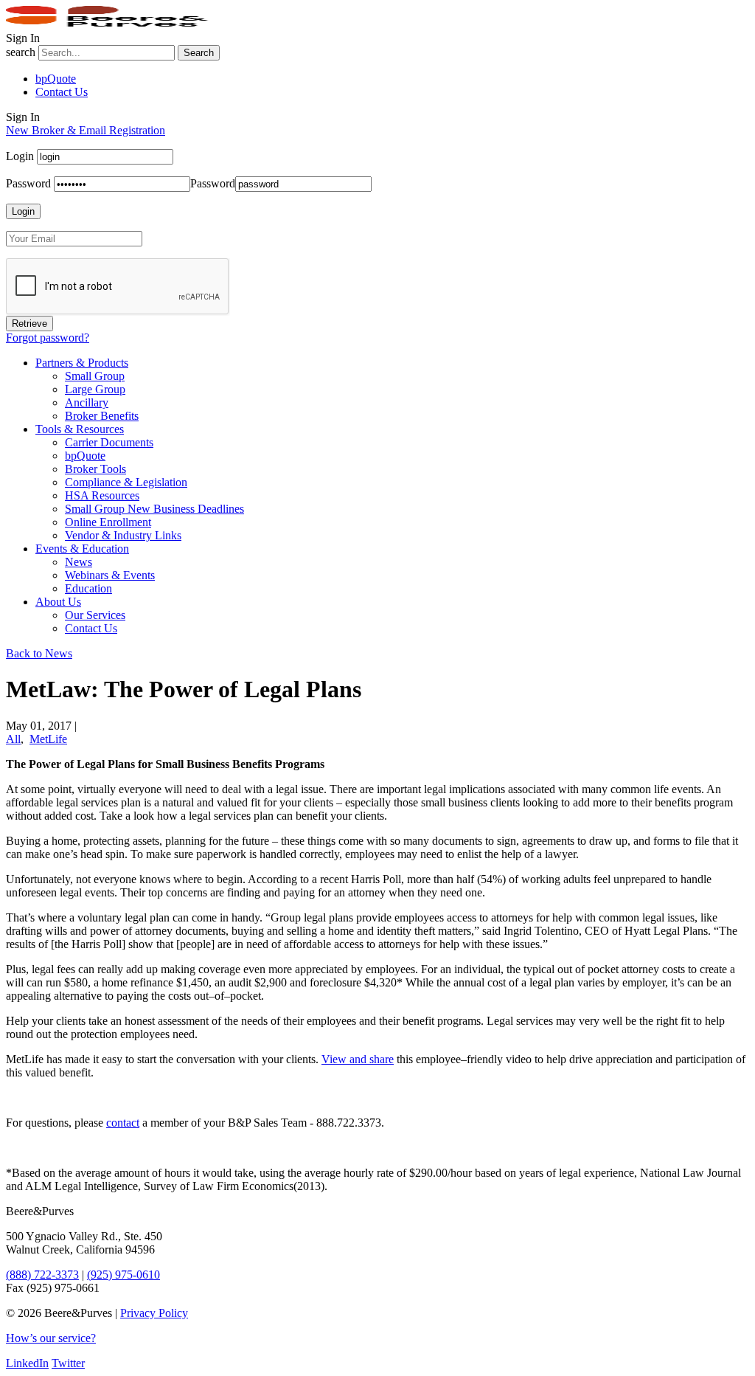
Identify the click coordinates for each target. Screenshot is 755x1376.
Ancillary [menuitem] (86, 402)
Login (20, 156)
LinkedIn (27, 1363)
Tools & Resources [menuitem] (79, 429)
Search (199, 52)
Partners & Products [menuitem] (81, 362)
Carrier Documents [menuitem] (109, 442)
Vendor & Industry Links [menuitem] (123, 535)
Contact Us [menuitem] (91, 628)
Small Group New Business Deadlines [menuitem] (154, 508)
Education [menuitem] (88, 588)
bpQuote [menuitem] (85, 455)
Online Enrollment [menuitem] (108, 522)
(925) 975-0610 (123, 1274)
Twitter (68, 1363)
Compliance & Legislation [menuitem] (126, 482)
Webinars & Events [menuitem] (110, 575)
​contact (122, 1122)
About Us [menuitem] (58, 601)
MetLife (48, 739)
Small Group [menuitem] (95, 376)
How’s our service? (51, 1338)
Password (28, 183)
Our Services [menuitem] (95, 615)
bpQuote (55, 78)
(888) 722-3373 (42, 1274)
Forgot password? (47, 337)
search (20, 52)
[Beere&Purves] (112, 24)
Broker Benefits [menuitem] (102, 415)
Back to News (39, 653)
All (13, 739)
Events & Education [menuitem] (82, 548)
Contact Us (61, 92)
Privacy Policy (154, 1313)
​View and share (357, 1059)
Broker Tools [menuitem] (95, 469)
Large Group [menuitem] (95, 389)
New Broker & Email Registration (85, 130)
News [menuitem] (78, 562)
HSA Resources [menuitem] (102, 495)
